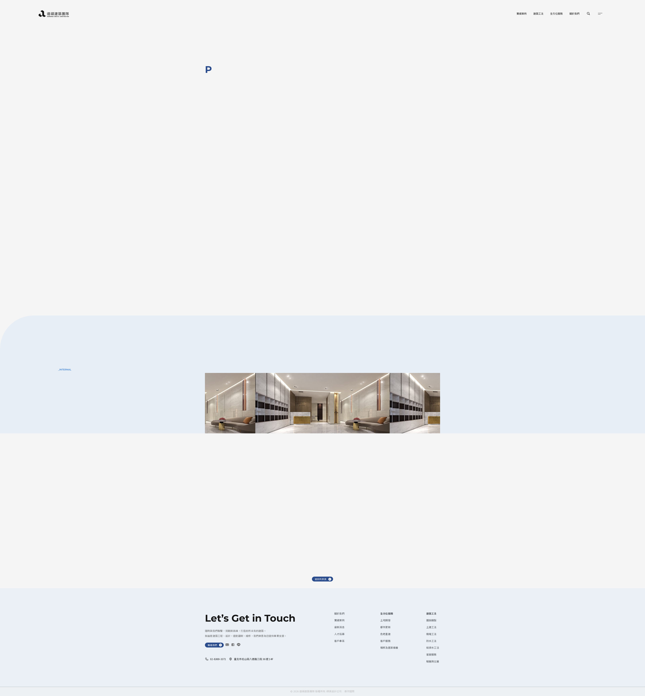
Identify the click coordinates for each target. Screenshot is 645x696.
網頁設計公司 (334, 691)
